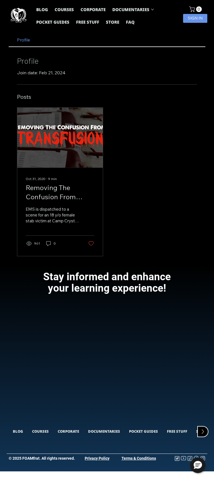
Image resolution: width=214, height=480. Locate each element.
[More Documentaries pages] (152, 9)
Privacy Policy (97, 458)
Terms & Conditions (138, 458)
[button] (196, 9)
